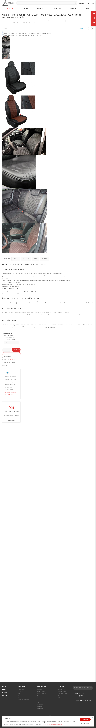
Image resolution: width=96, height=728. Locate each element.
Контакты (20, 691)
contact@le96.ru (79, 696)
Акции (4, 689)
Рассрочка (40, 695)
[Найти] (75, 3)
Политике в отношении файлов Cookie (52, 724)
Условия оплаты (41, 691)
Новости (20, 695)
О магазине (22, 686)
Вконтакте (44, 716)
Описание (7, 258)
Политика (39, 706)
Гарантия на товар (42, 702)
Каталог (5, 686)
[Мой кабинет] (93, 3)
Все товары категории (10, 392)
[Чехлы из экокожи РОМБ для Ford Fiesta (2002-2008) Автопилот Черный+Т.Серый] (19, 77)
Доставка (44, 258)
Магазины (40, 689)
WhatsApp (51, 716)
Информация (41, 686)
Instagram (48, 716)
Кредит (39, 697)
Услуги (4, 692)
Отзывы (16, 258)
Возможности (40, 708)
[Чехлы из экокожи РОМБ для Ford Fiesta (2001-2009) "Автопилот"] (19, 111)
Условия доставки (41, 693)
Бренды (4, 695)
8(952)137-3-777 (84, 3)
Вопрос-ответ (61, 695)
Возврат (39, 700)
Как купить (26, 258)
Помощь (61, 686)
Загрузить (11, 359)
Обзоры (60, 697)
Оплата (36, 258)
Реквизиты (40, 704)
